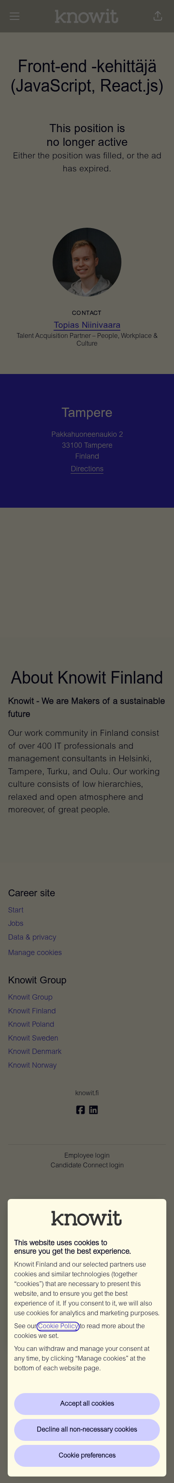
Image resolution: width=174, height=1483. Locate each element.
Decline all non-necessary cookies (87, 1430)
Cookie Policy (58, 1326)
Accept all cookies (87, 1404)
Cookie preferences (87, 1456)
